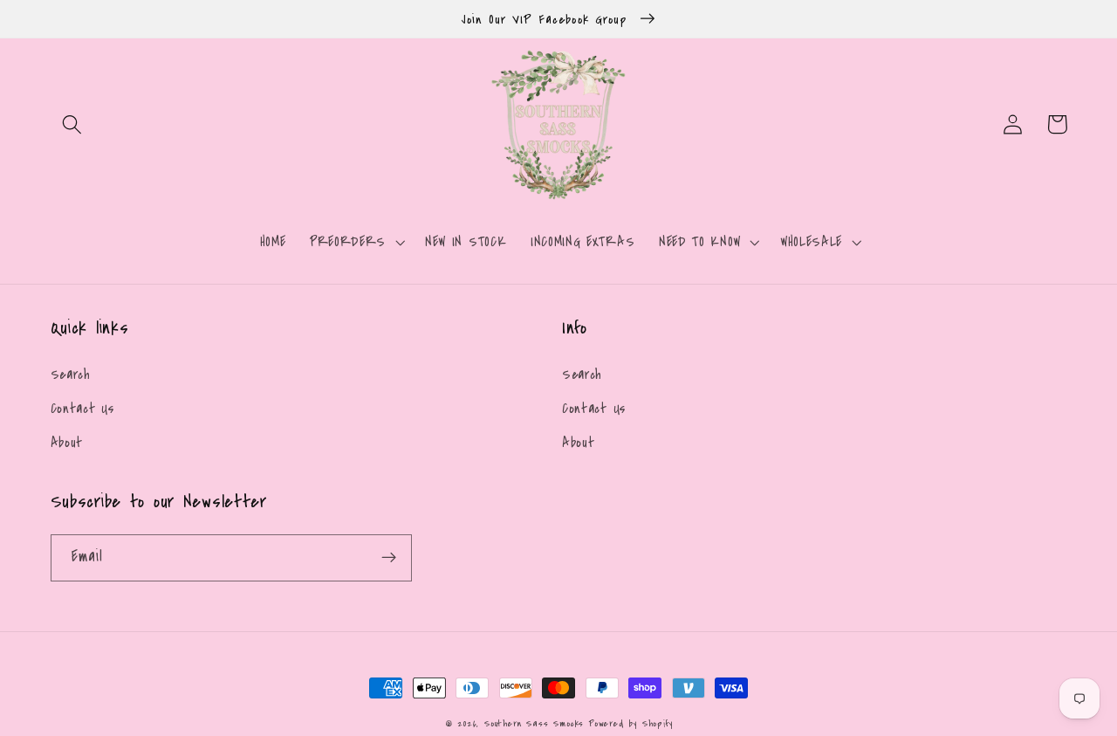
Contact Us (82, 408)
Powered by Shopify (631, 723)
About (67, 442)
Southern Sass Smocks (536, 723)
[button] (73, 124)
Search (71, 374)
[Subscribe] (389, 557)
